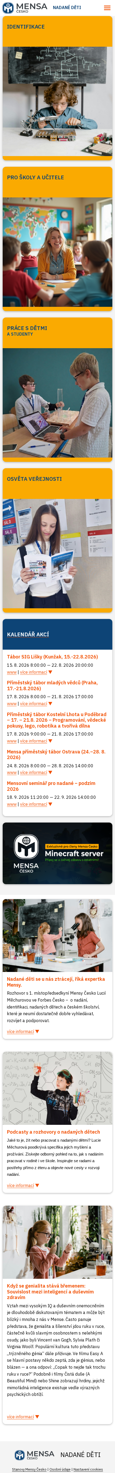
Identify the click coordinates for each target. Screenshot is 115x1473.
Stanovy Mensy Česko (29, 1469)
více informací (33, 672)
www (12, 672)
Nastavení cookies (88, 1469)
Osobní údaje (60, 1469)
